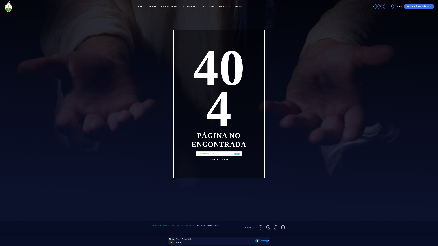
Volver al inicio (219, 160)
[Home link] (8, 6)
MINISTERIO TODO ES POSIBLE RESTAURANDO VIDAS (174, 226)
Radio (419, 6)
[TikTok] (379, 6)
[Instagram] (385, 6)
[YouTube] (374, 6)
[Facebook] (391, 6)
